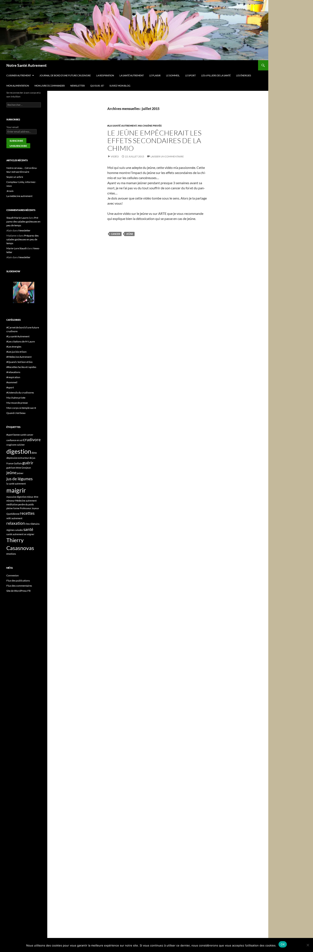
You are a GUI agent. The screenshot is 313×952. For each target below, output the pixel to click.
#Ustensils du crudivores (20, 392)
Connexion (12, 575)
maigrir (16, 490)
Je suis (9, 190)
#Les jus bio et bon (16, 351)
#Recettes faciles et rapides (21, 367)
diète (34, 452)
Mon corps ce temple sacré (21, 407)
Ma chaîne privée (150, 125)
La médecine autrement (19, 196)
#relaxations (13, 372)
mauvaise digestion (16, 496)
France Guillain (14, 463)
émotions (11, 553)
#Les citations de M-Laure (20, 341)
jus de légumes (19, 478)
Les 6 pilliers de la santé (216, 75)
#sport (10, 387)
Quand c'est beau (16, 413)
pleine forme (12, 508)
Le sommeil (173, 75)
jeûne (129, 233)
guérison (10, 467)
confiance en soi (14, 440)
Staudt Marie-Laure (17, 217)
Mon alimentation (17, 85)
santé (28, 529)
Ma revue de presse (17, 402)
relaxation (15, 523)
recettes (27, 513)
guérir (27, 462)
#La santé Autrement (122, 125)
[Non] (308, 945)
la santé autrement (16, 483)
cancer (115, 233)
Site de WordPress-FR (18, 590)
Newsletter (77, 85)
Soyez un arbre (14, 176)
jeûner (20, 473)
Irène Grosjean (23, 467)
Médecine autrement (26, 500)
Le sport (190, 75)
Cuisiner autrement (18, 75)
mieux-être (32, 496)
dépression (12, 457)
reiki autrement (14, 518)
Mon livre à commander (49, 85)
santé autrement (14, 534)
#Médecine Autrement (19, 356)
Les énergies (243, 75)
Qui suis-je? (97, 85)
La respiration (105, 75)
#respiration (13, 377)
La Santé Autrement (131, 75)
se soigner (29, 534)
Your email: (12, 127)
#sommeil (11, 382)
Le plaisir (155, 75)
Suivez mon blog (119, 85)
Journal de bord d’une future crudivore (65, 75)
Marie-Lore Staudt (16, 248)
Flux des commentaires (19, 585)
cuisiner (21, 444)
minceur (10, 500)
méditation (12, 504)
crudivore (32, 439)
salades (19, 530)
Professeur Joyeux (29, 508)
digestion (18, 451)
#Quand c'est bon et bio (19, 361)
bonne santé (19, 434)
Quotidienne (12, 513)
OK (283, 944)
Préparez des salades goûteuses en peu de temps (23, 221)
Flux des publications (18, 580)
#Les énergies (13, 346)
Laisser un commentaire (167, 156)
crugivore (11, 444)
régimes (10, 530)
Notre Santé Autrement (26, 65)
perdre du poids (26, 504)
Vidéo (115, 156)
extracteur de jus (26, 457)
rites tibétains (32, 523)
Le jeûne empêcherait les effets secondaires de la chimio (154, 140)
